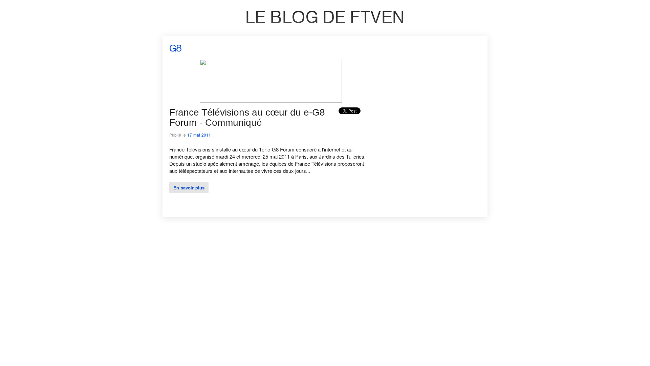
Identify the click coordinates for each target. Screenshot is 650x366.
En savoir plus (188, 187)
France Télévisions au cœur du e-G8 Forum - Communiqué (247, 117)
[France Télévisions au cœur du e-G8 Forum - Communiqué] (271, 100)
